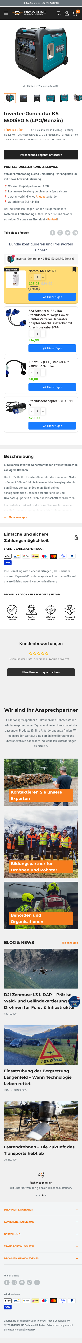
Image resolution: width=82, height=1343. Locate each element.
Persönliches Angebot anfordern (41, 154)
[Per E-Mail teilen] (75, 233)
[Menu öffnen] (6, 13)
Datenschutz (53, 1325)
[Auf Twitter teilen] (67, 233)
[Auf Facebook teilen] (52, 233)
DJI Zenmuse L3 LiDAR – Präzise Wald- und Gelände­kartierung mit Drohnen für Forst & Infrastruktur (39, 1001)
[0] (74, 13)
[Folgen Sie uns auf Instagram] (14, 1282)
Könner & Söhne (14, 129)
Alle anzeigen (70, 942)
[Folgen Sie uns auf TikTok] (29, 1282)
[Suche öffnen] (59, 13)
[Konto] (67, 13)
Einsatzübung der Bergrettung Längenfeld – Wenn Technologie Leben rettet (38, 1077)
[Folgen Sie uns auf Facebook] (7, 1282)
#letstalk (30, 1329)
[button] (31, 277)
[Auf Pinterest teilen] (60, 233)
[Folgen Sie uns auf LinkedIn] (37, 1282)
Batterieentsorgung (14, 1329)
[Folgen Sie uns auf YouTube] (22, 1282)
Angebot (41, 196)
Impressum (66, 1325)
